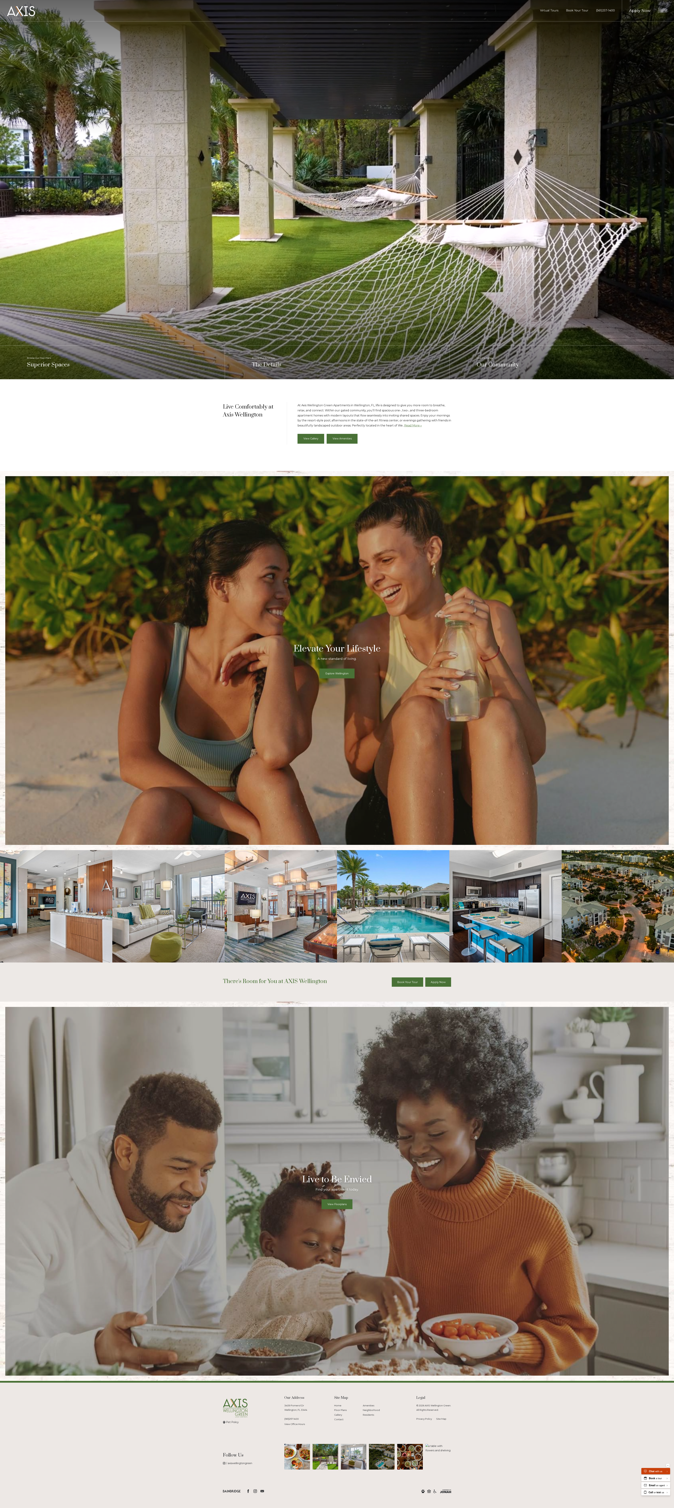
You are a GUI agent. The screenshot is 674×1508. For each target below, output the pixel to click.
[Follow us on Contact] (262, 1491)
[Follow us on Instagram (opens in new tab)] (255, 1491)
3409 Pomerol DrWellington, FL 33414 (295, 1407)
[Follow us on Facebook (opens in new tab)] (248, 1491)
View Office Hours (294, 1424)
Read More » (413, 425)
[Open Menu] (662, 10)
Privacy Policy (424, 1418)
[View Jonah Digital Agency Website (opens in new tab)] (445, 1491)
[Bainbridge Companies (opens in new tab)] (231, 1491)
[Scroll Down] (337, 341)
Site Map (441, 1418)
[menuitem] (345, 1405)
